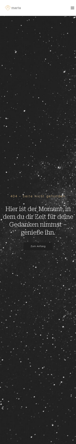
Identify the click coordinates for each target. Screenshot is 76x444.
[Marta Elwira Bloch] (13, 8)
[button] (38, 246)
